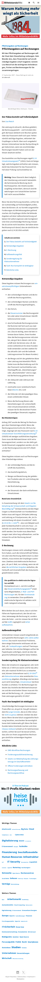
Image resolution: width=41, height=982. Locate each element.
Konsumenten (24, 862)
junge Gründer (14, 712)
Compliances (5, 835)
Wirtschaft (7, 958)
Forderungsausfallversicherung (20, 754)
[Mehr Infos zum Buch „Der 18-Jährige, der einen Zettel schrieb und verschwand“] (20, 22)
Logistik (9, 868)
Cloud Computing (19, 905)
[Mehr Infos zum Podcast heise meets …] (20, 799)
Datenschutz (29, 905)
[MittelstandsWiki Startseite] (11, 2)
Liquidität (33, 862)
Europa (5, 915)
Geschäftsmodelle (28, 852)
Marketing (17, 867)
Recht (24, 942)
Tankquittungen (15, 646)
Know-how (20, 927)
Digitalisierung (10, 840)
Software (13, 878)
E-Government (7, 846)
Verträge (6, 883)
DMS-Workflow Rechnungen (19, 750)
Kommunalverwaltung (9, 932)
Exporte (12, 916)
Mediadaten (20, 979)
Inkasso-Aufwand (9, 729)
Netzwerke (7, 873)
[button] (33, 2)
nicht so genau (10, 714)
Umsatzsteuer (25, 682)
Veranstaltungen (23, 953)
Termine (24, 948)
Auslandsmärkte (7, 905)
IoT (3, 862)
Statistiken (6, 947)
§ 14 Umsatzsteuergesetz (19, 160)
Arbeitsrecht (6, 829)
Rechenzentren (27, 873)
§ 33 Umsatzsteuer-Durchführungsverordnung (19, 432)
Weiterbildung (15, 884)
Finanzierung (9, 852)
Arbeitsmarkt (14, 899)
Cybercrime (19, 835)
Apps (3, 899)
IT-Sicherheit (8, 926)
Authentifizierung (16, 829)
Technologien (32, 878)
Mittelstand (32, 932)
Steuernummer (16, 313)
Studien (16, 947)
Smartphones (33, 942)
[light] (29, 2)
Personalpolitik (8, 942)
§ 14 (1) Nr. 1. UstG (10, 523)
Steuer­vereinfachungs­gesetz (19, 589)
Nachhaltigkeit (25, 868)
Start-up (20, 878)
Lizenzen (4, 867)
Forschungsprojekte (8, 921)
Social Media (5, 878)
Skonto (15, 390)
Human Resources (12, 857)
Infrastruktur (31, 857)
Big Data (24, 829)
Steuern (26, 878)
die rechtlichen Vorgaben (16, 567)
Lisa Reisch (9, 121)
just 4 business (11, 977)
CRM (11, 835)
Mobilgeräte (7, 937)
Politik (18, 942)
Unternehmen (9, 953)
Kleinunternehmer (12, 676)
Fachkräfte (23, 846)
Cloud (31, 829)
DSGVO (21, 841)
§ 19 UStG (32, 673)
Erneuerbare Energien (29, 910)
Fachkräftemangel (20, 916)
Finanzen (29, 916)
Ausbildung (25, 899)
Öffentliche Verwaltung (17, 958)
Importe (17, 921)
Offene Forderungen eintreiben (20, 766)
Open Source (16, 873)
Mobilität (16, 937)
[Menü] (38, 2)
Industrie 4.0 (24, 921)
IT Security (13, 862)
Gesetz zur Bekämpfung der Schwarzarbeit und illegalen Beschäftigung (19, 506)
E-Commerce (28, 841)
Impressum (31, 977)
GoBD (10, 622)
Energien (16, 846)
